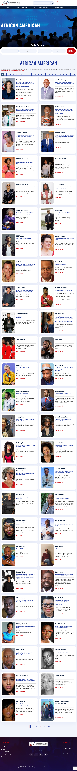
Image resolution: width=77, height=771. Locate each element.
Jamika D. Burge (60, 598)
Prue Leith (19, 365)
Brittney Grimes (21, 443)
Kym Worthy (59, 494)
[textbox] (28, 51)
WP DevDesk (59, 767)
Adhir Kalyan (20, 288)
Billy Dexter (59, 210)
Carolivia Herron (22, 210)
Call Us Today (67, 2)
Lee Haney (20, 494)
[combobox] (28, 51)
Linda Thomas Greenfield (63, 417)
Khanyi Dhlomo (21, 624)
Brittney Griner (60, 107)
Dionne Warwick (22, 184)
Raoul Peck (20, 649)
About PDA (5, 7)
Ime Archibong (60, 520)
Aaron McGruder (22, 313)
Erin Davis (58, 339)
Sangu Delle (59, 572)
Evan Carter (59, 262)
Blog (2, 756)
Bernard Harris (60, 133)
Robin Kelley (59, 546)
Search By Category (6, 754)
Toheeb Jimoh (60, 469)
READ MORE (19, 98)
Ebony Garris (20, 701)
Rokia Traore (59, 313)
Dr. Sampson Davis (23, 107)
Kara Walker (20, 572)
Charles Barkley (60, 80)
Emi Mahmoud (21, 520)
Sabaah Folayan (60, 649)
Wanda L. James (60, 158)
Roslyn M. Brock (22, 158)
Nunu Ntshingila (60, 443)
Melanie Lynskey (60, 236)
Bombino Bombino (22, 391)
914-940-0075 (68, 748)
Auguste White (21, 133)
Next (49, 726)
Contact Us (72, 7)
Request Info (59, 7)
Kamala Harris (21, 80)
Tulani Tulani (59, 675)
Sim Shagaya (21, 546)
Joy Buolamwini (60, 624)
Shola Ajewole (21, 598)
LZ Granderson (60, 184)
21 (44, 726)
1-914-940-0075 (5, 70)
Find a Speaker (70, 51)
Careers (3, 749)
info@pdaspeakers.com (70, 753)
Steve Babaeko (60, 391)
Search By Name (5, 751)
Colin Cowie (20, 262)
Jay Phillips (59, 365)
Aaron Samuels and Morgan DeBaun (62, 702)
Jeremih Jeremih (61, 288)
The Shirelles (20, 339)
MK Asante (20, 236)
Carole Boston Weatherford (21, 470)
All (2, 74)
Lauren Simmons (22, 675)
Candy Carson (21, 417)
